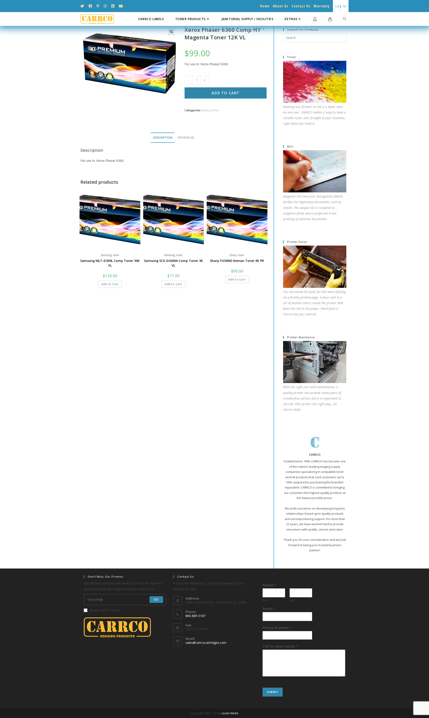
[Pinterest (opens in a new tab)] (97, 6)
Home (264, 6)
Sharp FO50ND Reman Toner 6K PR (237, 261)
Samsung (106, 255)
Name (269, 585)
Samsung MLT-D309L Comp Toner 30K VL (110, 263)
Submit (272, 692)
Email (269, 608)
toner (205, 110)
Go (156, 599)
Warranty (322, 6)
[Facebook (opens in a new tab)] (90, 6)
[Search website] (345, 19)
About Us (280, 6)
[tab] (163, 138)
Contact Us (301, 6)
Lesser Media (229, 713)
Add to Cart (226, 93)
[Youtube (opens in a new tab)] (121, 6)
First (265, 600)
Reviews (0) (186, 137)
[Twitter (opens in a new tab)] (83, 6)
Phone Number (277, 627)
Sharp (233, 255)
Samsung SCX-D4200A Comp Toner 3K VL (173, 263)
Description (162, 137)
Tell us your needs (280, 646)
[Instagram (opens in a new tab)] (105, 6)
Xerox (214, 110)
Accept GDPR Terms (104, 610)
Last (292, 600)
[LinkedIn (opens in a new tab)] (113, 6)
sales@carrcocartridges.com (205, 642)
